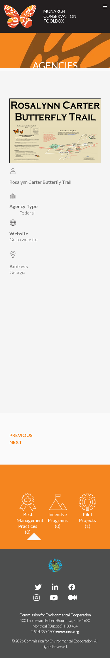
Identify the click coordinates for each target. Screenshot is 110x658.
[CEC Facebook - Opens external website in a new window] (72, 587)
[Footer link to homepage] (55, 565)
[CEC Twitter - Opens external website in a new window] (38, 587)
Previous (21, 435)
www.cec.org (67, 631)
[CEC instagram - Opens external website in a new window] (36, 597)
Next (15, 442)
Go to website (23, 239)
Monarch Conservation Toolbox (59, 16)
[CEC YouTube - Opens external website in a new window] (53, 597)
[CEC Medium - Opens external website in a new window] (72, 597)
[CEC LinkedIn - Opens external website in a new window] (55, 587)
